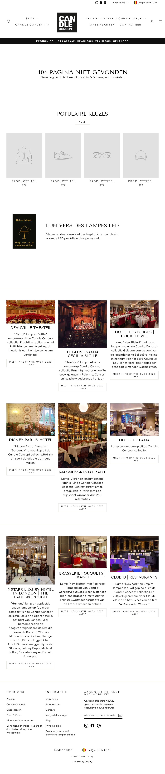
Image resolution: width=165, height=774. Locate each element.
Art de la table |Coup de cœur (114, 18)
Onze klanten (13, 709)
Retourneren (52, 704)
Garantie (50, 709)
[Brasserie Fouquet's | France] (82, 552)
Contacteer (130, 24)
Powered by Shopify (82, 761)
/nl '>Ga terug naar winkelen (105, 77)
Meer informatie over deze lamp (30, 363)
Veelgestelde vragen (56, 715)
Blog (48, 720)
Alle (82, 122)
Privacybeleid (53, 725)
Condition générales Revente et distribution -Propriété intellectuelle (24, 729)
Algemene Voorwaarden (20, 720)
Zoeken (10, 698)
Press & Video (14, 715)
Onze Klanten (102, 24)
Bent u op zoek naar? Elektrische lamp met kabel (60, 733)
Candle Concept (30, 24)
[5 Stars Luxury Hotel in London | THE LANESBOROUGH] (30, 560)
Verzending (51, 698)
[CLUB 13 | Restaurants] (134, 554)
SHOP (31, 18)
